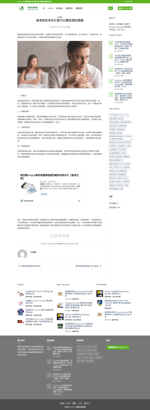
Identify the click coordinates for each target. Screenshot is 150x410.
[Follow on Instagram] (127, 1)
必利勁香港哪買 (115, 153)
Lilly (84, 347)
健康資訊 (69, 8)
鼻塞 (121, 189)
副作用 (121, 118)
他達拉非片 (80, 350)
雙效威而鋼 (90, 361)
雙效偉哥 (120, 185)
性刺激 (112, 156)
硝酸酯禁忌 (113, 174)
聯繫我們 (79, 8)
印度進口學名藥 (91, 350)
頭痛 (126, 185)
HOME (50, 8)
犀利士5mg (118, 167)
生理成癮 (126, 167)
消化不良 (127, 164)
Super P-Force (124, 115)
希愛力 (79, 357)
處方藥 (112, 181)
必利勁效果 (122, 149)
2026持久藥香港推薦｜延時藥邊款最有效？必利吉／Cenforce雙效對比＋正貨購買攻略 (124, 58)
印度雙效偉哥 (81, 354)
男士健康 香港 (121, 171)
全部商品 (59, 8)
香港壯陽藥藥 (114, 189)
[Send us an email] (131, 1)
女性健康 (112, 203)
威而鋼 (119, 133)
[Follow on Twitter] (129, 1)
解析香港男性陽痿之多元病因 (87, 266)
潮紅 (111, 167)
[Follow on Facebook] (125, 1)
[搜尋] (44, 8)
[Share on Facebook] (52, 236)
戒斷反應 (119, 156)
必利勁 (128, 146)
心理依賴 (112, 146)
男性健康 (59, 17)
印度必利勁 (113, 126)
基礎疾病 (112, 133)
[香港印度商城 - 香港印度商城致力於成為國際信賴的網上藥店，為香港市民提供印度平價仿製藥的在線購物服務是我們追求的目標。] (28, 8)
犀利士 (92, 357)
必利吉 (124, 153)
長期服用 (112, 185)
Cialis (79, 347)
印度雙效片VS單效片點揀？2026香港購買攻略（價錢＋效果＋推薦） (124, 71)
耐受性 (119, 178)
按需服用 (126, 156)
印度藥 (68, 27)
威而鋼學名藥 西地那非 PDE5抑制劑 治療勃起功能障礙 (120, 137)
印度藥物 (112, 129)
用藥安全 (112, 171)
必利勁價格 (113, 149)
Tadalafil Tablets (92, 347)
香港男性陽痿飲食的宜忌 (31, 266)
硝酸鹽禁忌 (122, 174)
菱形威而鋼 (80, 361)
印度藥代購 (122, 126)
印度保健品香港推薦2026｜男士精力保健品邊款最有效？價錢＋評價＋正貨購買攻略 (124, 45)
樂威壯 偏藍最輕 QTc (116, 160)
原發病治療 (120, 129)
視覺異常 (126, 181)
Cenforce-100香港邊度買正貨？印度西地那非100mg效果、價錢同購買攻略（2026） (123, 83)
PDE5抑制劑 (114, 115)
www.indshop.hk (117, 27)
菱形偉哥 (99, 357)
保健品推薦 (113, 118)
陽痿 (19, 34)
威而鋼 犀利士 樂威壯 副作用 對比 (120, 142)
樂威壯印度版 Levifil (116, 164)
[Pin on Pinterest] (64, 236)
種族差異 (112, 178)
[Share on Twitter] (56, 236)
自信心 (126, 178)
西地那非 (119, 181)
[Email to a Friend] (60, 236)
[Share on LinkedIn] (68, 236)
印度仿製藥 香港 (125, 122)
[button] (110, 8)
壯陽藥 (90, 354)
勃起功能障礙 (114, 122)
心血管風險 (120, 146)
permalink (75, 244)
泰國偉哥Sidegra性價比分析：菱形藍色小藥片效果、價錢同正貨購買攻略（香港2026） (123, 97)
